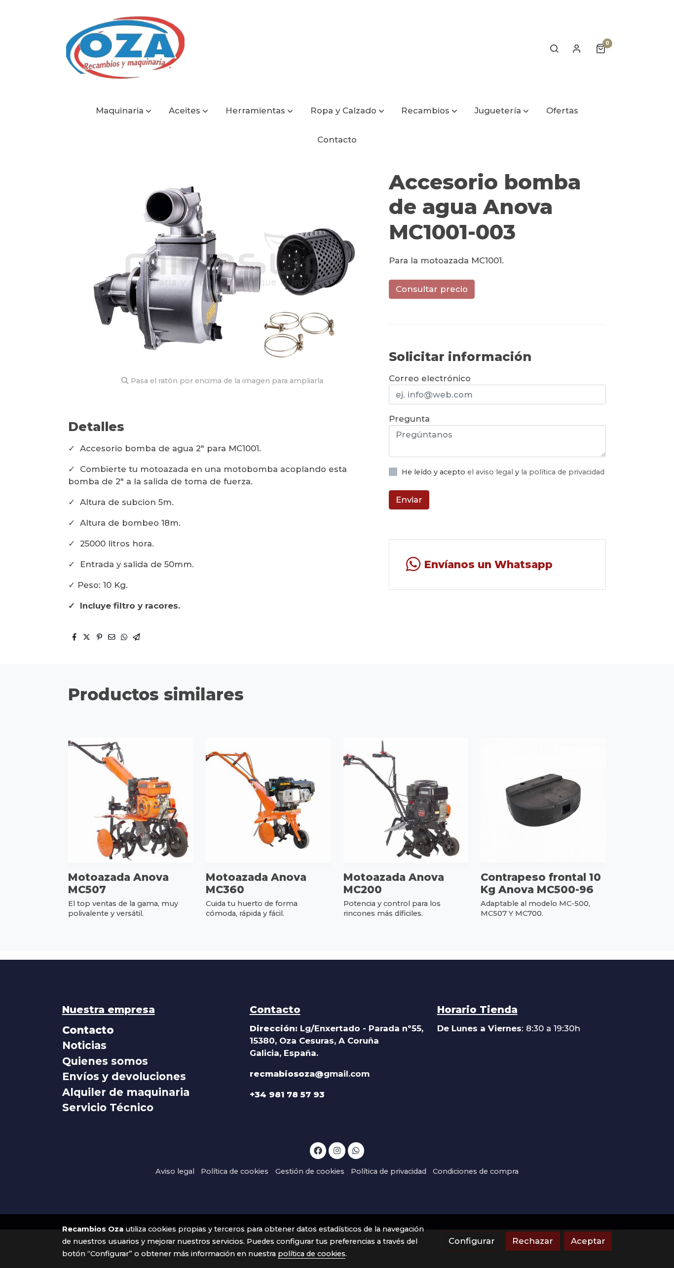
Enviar (409, 500)
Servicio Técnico (107, 1107)
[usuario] (576, 48)
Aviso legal (174, 1171)
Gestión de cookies (309, 1171)
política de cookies (311, 1253)
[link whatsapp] (356, 1150)
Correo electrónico (430, 378)
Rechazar (532, 1241)
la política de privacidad (562, 472)
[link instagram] (337, 1150)
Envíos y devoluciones (124, 1076)
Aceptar (588, 1241)
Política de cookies (234, 1171)
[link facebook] (318, 1150)
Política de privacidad (388, 1171)
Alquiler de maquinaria (125, 1092)
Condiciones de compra (476, 1171)
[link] (125, 48)
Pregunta (409, 419)
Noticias (84, 1045)
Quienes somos (105, 1061)
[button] (123, 111)
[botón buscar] (554, 48)
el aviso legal (491, 472)
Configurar (472, 1241)
